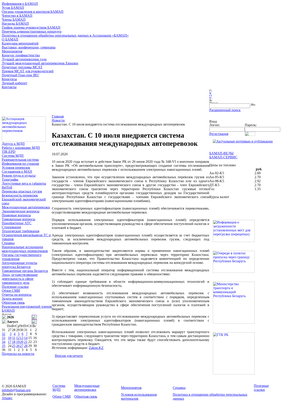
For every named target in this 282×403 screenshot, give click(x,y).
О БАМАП (10, 39)
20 (21, 342)
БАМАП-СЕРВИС (223, 157)
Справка (8, 243)
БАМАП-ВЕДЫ (221, 153)
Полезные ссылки (15, 287)
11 (13, 338)
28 (26, 346)
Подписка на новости (18, 354)
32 (3, 334)
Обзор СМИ (11, 290)
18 (13, 342)
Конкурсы (9, 79)
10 (9, 338)
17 (9, 342)
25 (13, 346)
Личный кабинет (14, 83)
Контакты (9, 87)
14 (26, 338)
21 (26, 342)
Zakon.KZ (96, 348)
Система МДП (13, 155)
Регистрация (218, 134)
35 (3, 346)
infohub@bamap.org (16, 390)
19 (18, 342)
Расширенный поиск (225, 110)
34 (3, 342)
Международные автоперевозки (26, 207)
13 (21, 338)
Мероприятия (12, 51)
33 (3, 338)
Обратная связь (13, 302)
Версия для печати (69, 356)
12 (18, 338)
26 (18, 346)
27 (21, 346)
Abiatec (7, 398)
